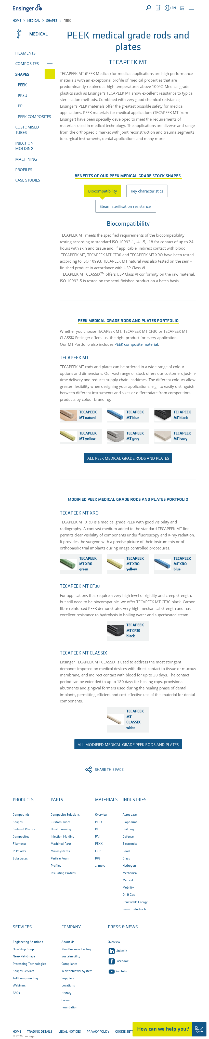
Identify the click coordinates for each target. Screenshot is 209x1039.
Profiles (23, 169)
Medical (33, 20)
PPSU (22, 95)
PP (20, 105)
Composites (27, 63)
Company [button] (71, 927)
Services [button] (22, 927)
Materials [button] (106, 800)
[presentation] (105, 191)
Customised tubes (27, 129)
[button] (191, 8)
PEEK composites (34, 116)
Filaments (25, 53)
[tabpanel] (128, 251)
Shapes (51, 20)
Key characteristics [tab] (147, 191)
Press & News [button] (123, 927)
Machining (26, 159)
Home (17, 20)
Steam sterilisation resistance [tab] (126, 206)
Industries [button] (135, 800)
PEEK (22, 84)
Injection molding (24, 145)
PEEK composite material (136, 344)
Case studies (27, 180)
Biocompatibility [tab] (102, 191)
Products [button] (23, 800)
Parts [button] (57, 800)
